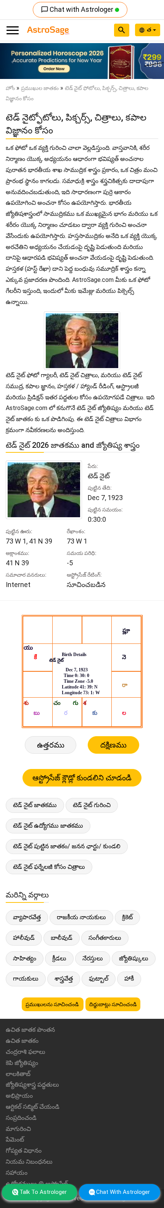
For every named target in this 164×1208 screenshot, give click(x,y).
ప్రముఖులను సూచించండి (53, 1004)
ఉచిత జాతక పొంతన (30, 1029)
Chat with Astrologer (78, 9)
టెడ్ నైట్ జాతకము (35, 805)
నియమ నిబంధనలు (29, 1161)
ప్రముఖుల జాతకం (40, 88)
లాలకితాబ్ (18, 1074)
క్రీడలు (59, 958)
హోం (10, 88)
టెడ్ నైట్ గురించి (92, 805)
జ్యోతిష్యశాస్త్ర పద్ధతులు (32, 1084)
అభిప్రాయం (19, 1095)
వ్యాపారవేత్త (27, 917)
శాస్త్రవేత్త (64, 978)
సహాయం (16, 1172)
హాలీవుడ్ (24, 937)
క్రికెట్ (127, 917)
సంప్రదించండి (21, 1117)
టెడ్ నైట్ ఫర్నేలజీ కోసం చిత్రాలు (49, 866)
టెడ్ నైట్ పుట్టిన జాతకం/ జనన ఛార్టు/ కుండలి (67, 846)
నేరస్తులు (92, 958)
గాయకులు (26, 978)
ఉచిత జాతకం (22, 1040)
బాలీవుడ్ (61, 937)
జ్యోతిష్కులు (133, 958)
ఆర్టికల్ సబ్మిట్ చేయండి (32, 1106)
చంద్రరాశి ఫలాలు (25, 1051)
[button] (12, 61)
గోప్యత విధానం (24, 1150)
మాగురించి (18, 1128)
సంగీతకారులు (104, 937)
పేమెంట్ (15, 1139)
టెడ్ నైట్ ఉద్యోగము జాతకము (48, 825)
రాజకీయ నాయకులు (81, 917)
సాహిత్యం (24, 958)
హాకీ (129, 978)
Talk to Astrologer (43, 1192)
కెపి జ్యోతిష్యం (22, 1062)
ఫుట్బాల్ (98, 978)
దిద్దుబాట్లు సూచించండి (113, 1004)
